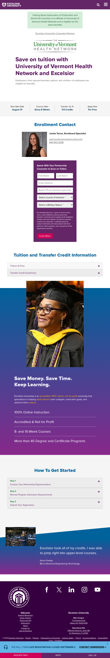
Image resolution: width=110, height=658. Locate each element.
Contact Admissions (91, 647)
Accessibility (103, 638)
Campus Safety (68, 638)
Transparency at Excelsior (50, 638)
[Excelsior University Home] (10, 3)
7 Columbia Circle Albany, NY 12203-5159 (79, 621)
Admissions (25, 623)
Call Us (92, 655)
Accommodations (89, 638)
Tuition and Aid (25, 620)
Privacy (28, 638)
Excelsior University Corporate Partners (55, 33)
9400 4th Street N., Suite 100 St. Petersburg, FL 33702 (79, 631)
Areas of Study (25, 618)
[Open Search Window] (98, 5)
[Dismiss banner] (107, 643)
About (25, 625)
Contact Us (25, 628)
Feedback (58, 640)
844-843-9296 (56, 142)
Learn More (45, 235)
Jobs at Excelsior (25, 631)
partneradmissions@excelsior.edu (65, 139)
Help (51, 640)
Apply (58, 655)
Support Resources (25, 615)
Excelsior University (16, 638)
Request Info (21, 655)
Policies (36, 638)
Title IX (78, 638)
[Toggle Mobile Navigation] (107, 4)
